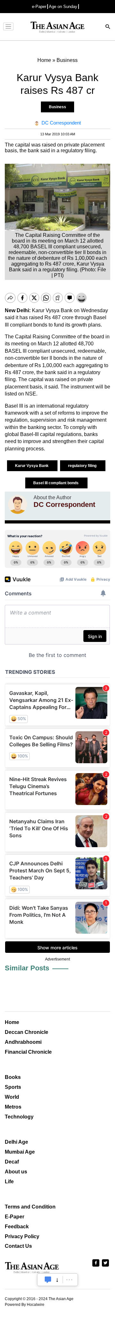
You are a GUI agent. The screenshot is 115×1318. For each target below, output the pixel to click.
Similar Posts (27, 968)
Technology (19, 1116)
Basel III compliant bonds (56, 483)
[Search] (108, 27)
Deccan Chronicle (26, 1032)
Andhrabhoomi (23, 1042)
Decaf (12, 1161)
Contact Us (18, 1246)
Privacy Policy (22, 1236)
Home (12, 1022)
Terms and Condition (30, 1206)
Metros (13, 1107)
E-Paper (14, 1216)
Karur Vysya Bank (32, 465)
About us (16, 1171)
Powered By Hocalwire (24, 1304)
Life (9, 1181)
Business (57, 107)
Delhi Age (16, 1142)
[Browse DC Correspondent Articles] (17, 504)
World (12, 1097)
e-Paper (39, 6)
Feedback (17, 1226)
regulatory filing (82, 465)
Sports (13, 1087)
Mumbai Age (20, 1152)
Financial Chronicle (28, 1052)
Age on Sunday (63, 6)
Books (13, 1077)
